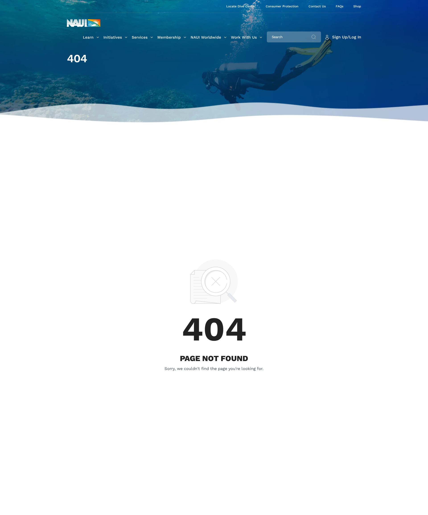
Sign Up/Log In (346, 37)
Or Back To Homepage (214, 375)
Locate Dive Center (241, 6)
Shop (357, 6)
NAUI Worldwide (206, 37)
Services (140, 37)
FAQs (339, 6)
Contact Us (317, 6)
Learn (88, 37)
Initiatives (112, 37)
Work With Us (244, 37)
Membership (169, 37)
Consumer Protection (282, 6)
